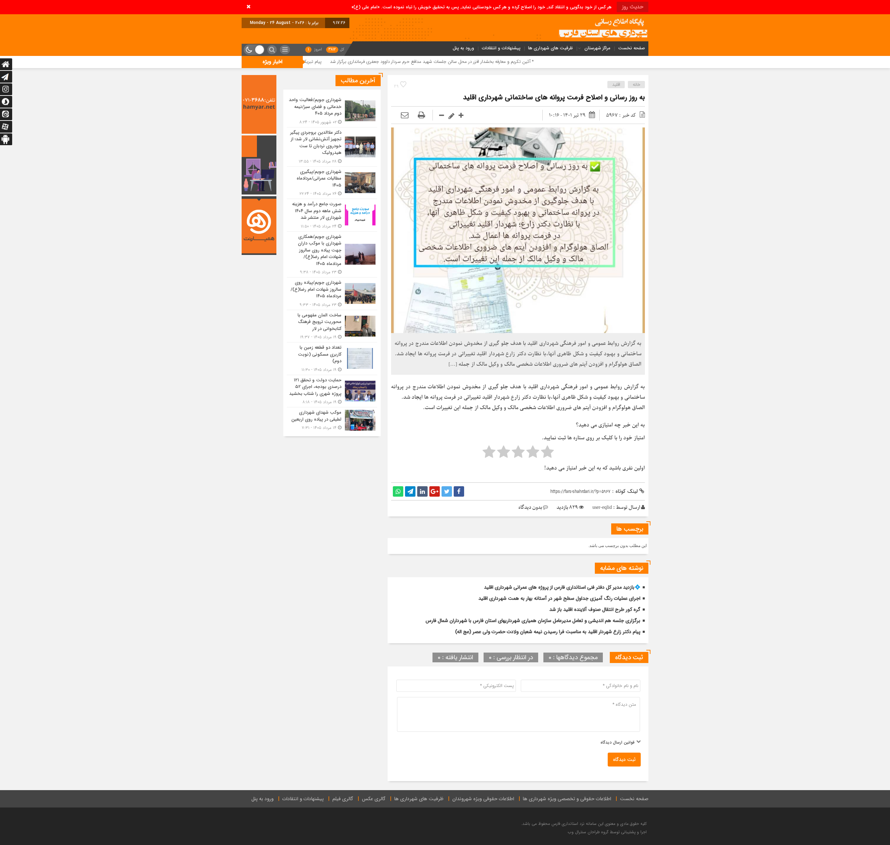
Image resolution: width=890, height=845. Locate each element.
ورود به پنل (463, 48)
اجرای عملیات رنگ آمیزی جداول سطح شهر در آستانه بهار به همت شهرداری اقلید (559, 598)
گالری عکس (374, 799)
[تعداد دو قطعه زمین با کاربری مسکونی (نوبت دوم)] (332, 358)
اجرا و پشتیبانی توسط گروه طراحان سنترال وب (607, 832)
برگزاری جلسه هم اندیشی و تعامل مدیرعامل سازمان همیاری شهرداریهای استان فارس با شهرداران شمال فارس (533, 620)
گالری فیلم (342, 799)
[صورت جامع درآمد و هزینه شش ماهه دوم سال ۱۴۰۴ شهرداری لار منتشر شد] (332, 215)
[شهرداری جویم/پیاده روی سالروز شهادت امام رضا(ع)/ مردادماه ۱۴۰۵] (332, 293)
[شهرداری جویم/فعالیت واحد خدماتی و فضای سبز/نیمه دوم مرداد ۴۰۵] (332, 111)
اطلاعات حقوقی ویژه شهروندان (483, 799)
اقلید (616, 84)
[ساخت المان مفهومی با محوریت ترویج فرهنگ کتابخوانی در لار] (332, 326)
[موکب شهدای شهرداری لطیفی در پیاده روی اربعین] (332, 419)
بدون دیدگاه (530, 507)
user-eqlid (602, 507)
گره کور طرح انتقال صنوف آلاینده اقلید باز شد (594, 609)
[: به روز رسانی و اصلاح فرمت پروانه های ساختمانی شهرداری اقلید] (405, 115)
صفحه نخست (631, 48)
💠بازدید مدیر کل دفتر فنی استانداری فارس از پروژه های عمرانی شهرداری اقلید (562, 587)
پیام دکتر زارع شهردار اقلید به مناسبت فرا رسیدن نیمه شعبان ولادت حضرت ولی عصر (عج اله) (547, 632)
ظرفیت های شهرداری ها (550, 48)
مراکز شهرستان (597, 48)
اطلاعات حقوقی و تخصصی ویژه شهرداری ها (567, 799)
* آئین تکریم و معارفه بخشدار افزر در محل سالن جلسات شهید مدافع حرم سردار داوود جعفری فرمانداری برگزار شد (492, 61)
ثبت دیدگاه (624, 759)
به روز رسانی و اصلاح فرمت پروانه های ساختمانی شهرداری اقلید (554, 97)
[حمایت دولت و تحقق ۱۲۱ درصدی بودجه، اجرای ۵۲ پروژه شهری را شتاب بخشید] (332, 391)
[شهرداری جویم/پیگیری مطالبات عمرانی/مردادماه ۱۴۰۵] (332, 183)
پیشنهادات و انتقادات (501, 48)
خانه (636, 84)
